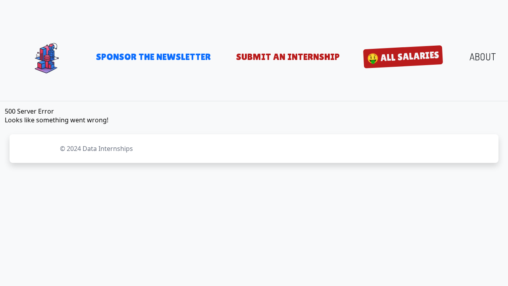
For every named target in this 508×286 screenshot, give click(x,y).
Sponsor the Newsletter (153, 56)
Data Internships (108, 148)
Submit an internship (288, 56)
